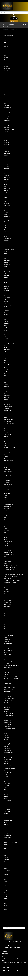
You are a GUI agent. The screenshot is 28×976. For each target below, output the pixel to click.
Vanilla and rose (7, 451)
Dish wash (6, 730)
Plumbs (5, 523)
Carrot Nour (6, 244)
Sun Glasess (6, 530)
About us (23, 24)
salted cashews (7, 804)
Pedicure (6, 242)
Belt (5, 855)
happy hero (6, 508)
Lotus (5, 227)
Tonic (5, 519)
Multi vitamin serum (8, 746)
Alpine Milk (6, 412)
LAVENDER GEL (7, 726)
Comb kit (6, 778)
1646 (5, 621)
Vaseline (5, 147)
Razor (5, 173)
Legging (5, 896)
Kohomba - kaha (7, 225)
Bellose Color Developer (9, 317)
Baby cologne (7, 216)
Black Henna (6, 196)
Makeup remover (7, 72)
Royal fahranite (7, 783)
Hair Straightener (7, 268)
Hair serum (6, 796)
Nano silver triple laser (8, 755)
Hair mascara (6, 791)
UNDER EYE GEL (8, 578)
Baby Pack (6, 262)
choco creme (6, 388)
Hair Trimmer (6, 260)
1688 (5, 818)
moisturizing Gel (7, 107)
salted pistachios (7, 802)
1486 (5, 628)
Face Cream (6, 157)
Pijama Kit (6, 887)
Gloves (5, 822)
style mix (6, 314)
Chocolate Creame (8, 366)
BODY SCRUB (7, 563)
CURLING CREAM (8, 700)
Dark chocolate (7, 395)
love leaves (6, 116)
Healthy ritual (7, 493)
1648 (5, 617)
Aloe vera (6, 212)
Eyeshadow (6, 144)
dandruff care (6, 491)
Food (5, 521)
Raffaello (6, 399)
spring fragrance (7, 114)
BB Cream (6, 194)
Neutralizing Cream (8, 271)
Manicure (6, 131)
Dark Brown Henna (8, 197)
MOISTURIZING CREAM (9, 687)
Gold (5, 454)
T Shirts (5, 879)
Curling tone (6, 794)
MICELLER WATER (8, 635)
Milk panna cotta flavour (9, 425)
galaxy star (6, 512)
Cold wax (6, 826)
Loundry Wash (7, 741)
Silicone (5, 266)
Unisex (5, 909)
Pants (5, 900)
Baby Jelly (6, 201)
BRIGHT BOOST (7, 683)
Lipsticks (6, 64)
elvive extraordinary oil (9, 650)
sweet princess (7, 510)
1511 (5, 88)
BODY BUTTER (7, 561)
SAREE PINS (6, 543)
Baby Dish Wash (7, 733)
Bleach (5, 269)
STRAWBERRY (7, 706)
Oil (4, 441)
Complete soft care (8, 471)
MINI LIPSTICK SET (8, 715)
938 (5, 79)
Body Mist (6, 874)
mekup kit (6, 844)
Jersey (5, 889)
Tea (4, 334)
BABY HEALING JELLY (9, 709)
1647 (5, 615)
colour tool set (7, 779)
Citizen (5, 872)
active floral (6, 500)
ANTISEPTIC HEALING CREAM (11, 678)
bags (5, 556)
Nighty (5, 905)
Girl (5, 911)
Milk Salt (6, 236)
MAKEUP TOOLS (8, 600)
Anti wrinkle (6, 203)
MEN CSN (6, 467)
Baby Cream (6, 323)
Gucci (5, 345)
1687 (5, 630)
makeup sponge (7, 641)
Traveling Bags (7, 439)
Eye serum (6, 593)
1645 (5, 624)
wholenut (6, 402)
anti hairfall (6, 489)
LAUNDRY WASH (8, 767)
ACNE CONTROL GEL (9, 689)
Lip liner (6, 833)
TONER (5, 694)
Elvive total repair (8, 654)
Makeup (5, 103)
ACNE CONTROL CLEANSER (10, 676)
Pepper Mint (6, 231)
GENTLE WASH (7, 720)
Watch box (6, 770)
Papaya (5, 223)
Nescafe (5, 367)
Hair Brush (6, 277)
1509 (5, 81)
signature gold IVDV (8, 484)
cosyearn (6, 303)
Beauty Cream (7, 68)
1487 (5, 633)
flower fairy (6, 513)
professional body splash (9, 129)
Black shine (6, 476)
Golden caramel (7, 397)
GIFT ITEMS (6, 573)
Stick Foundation (7, 835)
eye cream (6, 711)
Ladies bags (6, 598)
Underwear (6, 901)
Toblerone (6, 526)
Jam (5, 336)
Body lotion (6, 258)
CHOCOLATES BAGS (8, 558)
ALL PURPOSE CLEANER (9, 768)
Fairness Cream (7, 342)
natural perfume (7, 663)
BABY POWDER (7, 722)
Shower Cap (6, 290)
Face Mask (6, 284)
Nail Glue (6, 253)
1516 (5, 94)
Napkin (5, 517)
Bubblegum (6, 430)
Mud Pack (6, 445)
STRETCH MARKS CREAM (10, 585)
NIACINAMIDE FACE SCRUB (10, 565)
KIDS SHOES (6, 859)
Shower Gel (6, 50)
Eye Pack (6, 332)
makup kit (6, 846)
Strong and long (7, 475)
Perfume (5, 40)
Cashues (5, 524)
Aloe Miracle (6, 245)
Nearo (5, 789)
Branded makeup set (8, 765)
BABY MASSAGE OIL (9, 719)
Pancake (5, 852)
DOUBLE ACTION (8, 820)
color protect (6, 656)
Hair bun (6, 848)
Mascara (5, 140)
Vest (5, 903)
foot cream (6, 853)
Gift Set (5, 232)
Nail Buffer (6, 281)
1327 (5, 77)
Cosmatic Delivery (8, 772)
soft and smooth (7, 480)
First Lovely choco (8, 380)
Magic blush (6, 105)
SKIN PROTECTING (8, 713)
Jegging (5, 898)
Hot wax (5, 828)
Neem (5, 458)
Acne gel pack (7, 748)
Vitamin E (6, 208)
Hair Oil (5, 48)
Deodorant (6, 183)
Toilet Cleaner (7, 735)
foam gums (6, 813)
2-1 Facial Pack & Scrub (9, 343)
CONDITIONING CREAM (9, 698)
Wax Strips (6, 155)
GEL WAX (6, 669)
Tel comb (6, 776)
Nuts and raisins (7, 404)
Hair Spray (6, 181)
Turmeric (6, 210)
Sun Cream (6, 70)
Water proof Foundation (9, 112)
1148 (5, 101)
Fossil (5, 351)
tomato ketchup (7, 811)
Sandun (5, 207)
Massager (6, 136)
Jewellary (6, 857)
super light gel (7, 515)
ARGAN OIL (6, 672)
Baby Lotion (6, 175)
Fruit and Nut (6, 408)
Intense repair (7, 482)
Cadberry (6, 528)
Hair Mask (6, 436)
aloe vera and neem (8, 506)
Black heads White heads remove (11, 744)
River (5, 59)
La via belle (6, 785)
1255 (5, 86)
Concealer (6, 831)
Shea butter (6, 463)
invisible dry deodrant (8, 661)
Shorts (5, 894)
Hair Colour (6, 190)
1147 (5, 99)
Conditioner (6, 46)
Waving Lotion (7, 264)
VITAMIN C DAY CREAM (9, 569)
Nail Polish (6, 61)
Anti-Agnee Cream (8, 340)
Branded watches (7, 850)
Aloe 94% (6, 214)
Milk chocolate (7, 393)
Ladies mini (6, 316)
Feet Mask (6, 288)
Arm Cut (5, 890)
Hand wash (6, 731)
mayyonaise (6, 816)
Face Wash (6, 149)
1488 (5, 632)
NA (4, 110)
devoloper (6, 329)
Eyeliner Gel (6, 142)
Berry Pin (6, 824)
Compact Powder (7, 238)
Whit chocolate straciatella (9, 415)
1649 (5, 613)
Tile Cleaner (6, 737)
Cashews (6, 432)
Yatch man (6, 321)
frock (5, 883)
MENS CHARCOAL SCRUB (10, 582)
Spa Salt (5, 234)
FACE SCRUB (7, 571)
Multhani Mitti (7, 188)
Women (5, 171)
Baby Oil (6, 438)
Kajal (5, 443)
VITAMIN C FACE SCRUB (9, 567)
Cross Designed (7, 297)
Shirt (5, 885)
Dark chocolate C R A (8, 414)
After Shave (6, 168)
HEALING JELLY (7, 707)
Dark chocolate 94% (8, 427)
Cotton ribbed (7, 301)
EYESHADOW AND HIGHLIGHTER (11, 665)
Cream (5, 37)
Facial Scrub (6, 674)
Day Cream (6, 591)
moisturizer (6, 166)
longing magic (7, 120)
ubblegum (6, 428)
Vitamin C (6, 456)
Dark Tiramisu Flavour (8, 417)
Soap (5, 38)
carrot (5, 229)
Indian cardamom (7, 390)
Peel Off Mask (7, 151)
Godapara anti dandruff (9, 249)
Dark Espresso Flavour (8, 419)
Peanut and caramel (8, 406)
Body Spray (6, 319)
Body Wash (6, 186)
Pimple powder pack (8, 759)
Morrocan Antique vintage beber (11, 305)
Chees (5, 375)
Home (3, 24)
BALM (5, 637)
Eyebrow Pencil (7, 138)
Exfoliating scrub (7, 750)
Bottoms (5, 892)
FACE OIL (6, 702)
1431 (5, 75)
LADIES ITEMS (7, 696)
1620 (5, 609)
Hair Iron (6, 133)
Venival (5, 774)
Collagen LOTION (8, 589)
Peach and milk (7, 452)
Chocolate (6, 384)
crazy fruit (6, 122)
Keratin (5, 465)
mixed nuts (6, 815)
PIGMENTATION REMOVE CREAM (12, 580)
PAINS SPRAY (7, 639)
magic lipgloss (7, 648)
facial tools (6, 798)
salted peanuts (7, 805)
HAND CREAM (7, 691)
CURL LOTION (7, 597)
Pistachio (6, 371)
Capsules (6, 532)
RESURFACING (7, 693)
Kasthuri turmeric (7, 462)
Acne (5, 53)
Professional (6, 310)
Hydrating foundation (8, 109)
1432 (5, 85)
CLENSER (6, 587)
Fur (4, 292)
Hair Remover (7, 153)
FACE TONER (7, 606)
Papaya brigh (6, 240)
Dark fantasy (6, 386)
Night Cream (6, 584)
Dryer (5, 135)
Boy (5, 913)
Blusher (5, 829)
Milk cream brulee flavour (9, 423)
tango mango (6, 127)
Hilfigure (6, 347)
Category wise (13, 24)
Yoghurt (5, 192)
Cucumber (6, 221)
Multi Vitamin (7, 205)
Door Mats (6, 293)
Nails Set (6, 868)
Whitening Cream (7, 177)
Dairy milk (6, 401)
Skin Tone (6, 330)
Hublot (5, 354)
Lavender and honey (8, 449)
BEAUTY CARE (7, 602)
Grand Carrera (7, 349)
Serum (5, 51)
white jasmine (7, 125)
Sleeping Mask (7, 870)
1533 (5, 159)
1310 (5, 74)
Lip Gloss (6, 62)
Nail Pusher (6, 275)
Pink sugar (6, 787)
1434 (5, 83)
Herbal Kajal (6, 255)
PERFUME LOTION (8, 863)
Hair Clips (6, 537)
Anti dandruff (7, 488)
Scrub (5, 170)
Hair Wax (6, 539)
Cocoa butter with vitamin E (10, 447)
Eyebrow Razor (7, 247)
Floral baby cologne (8, 218)
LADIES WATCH (7, 550)
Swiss (5, 356)
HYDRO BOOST (7, 682)
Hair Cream (6, 184)
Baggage (6, 866)
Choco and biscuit (8, 410)
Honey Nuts (6, 378)
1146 (5, 98)
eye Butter (6, 338)
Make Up (6, 55)
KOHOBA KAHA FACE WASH (10, 576)
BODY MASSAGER (8, 541)
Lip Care (6, 164)
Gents (5, 877)
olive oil (5, 807)
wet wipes (6, 66)
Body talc (6, 325)
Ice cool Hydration (8, 473)
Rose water (6, 754)
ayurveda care (7, 478)
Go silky (5, 306)
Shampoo (6, 44)
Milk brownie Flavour (8, 421)
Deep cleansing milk (8, 757)
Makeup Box (6, 146)
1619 (5, 622)
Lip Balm (6, 162)
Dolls (5, 839)
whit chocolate (7, 391)
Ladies (5, 876)
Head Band (6, 282)
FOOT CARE (6, 545)
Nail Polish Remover (8, 460)
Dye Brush (6, 279)
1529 (5, 92)
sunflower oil (6, 840)
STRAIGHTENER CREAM (9, 728)
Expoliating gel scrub (8, 752)
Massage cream (7, 761)
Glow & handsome (8, 643)
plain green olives (7, 809)
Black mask (6, 179)
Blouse (5, 881)
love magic (6, 118)
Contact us (5, 26)
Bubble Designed (7, 295)
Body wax (6, 763)
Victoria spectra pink (8, 781)
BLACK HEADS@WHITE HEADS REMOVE (13, 574)
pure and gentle (7, 502)
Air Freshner (6, 739)
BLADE (5, 670)
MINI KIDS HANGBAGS (9, 554)
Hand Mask (6, 286)
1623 (5, 611)
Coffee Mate (6, 369)
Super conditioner (7, 595)
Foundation (6, 57)
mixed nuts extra (7, 800)
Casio (5, 358)
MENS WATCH (7, 548)
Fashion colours (7, 837)
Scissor (5, 273)
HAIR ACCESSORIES (8, 560)
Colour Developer (7, 434)
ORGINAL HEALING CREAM (10, 842)
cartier (5, 362)
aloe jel (5, 534)
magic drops (6, 499)
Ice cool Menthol (7, 469)
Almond (5, 373)
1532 (5, 160)
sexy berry (6, 123)
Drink (5, 382)
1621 (5, 619)
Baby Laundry (7, 743)
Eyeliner (5, 251)
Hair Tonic (6, 536)
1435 (5, 90)
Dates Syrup (6, 364)
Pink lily (6, 495)
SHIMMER (6, 865)
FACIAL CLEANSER (8, 667)
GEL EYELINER (7, 547)
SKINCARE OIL (7, 685)
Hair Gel (5, 42)
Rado (5, 353)
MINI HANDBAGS (8, 552)
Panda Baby (6, 220)
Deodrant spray (7, 659)
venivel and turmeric (8, 504)
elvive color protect (8, 658)
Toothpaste (6, 327)
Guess (5, 360)
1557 (5, 96)
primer (5, 646)
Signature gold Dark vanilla (10, 486)
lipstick (5, 645)
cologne (5, 652)
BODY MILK (6, 717)
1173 (5, 608)
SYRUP (5, 704)
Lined (5, 299)
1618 (5, 626)
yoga (5, 312)
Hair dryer (6, 792)
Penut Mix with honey (8, 377)
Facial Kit (6, 199)
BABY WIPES (7, 680)
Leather (5, 308)
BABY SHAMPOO (8, 604)
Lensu (5, 907)
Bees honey (6, 256)
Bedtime (5, 497)
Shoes (5, 861)
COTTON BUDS (7, 724)
